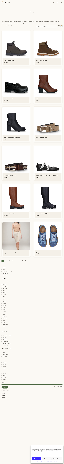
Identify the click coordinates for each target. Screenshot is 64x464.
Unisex (3, 397)
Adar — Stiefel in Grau (9, 60)
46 (3, 309)
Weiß (4, 364)
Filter (5, 387)
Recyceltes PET (6, 343)
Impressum (55, 461)
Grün (4, 379)
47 (3, 311)
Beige (4, 362)
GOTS (4, 351)
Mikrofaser (5, 341)
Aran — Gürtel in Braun (10, 175)
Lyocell (4, 339)
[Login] (56, 2)
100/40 (4, 286)
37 (3, 292)
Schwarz (5, 371)
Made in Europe (6, 271)
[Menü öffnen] (61, 2)
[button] (61, 447)
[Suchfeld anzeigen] (54, 2)
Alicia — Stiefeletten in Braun (43, 99)
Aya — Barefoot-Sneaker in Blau (44, 252)
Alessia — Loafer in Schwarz (11, 99)
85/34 (4, 314)
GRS (4, 352)
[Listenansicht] (61, 26)
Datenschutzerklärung (48, 461)
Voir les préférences (56, 458)
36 (3, 290)
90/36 (4, 316)
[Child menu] (61, 394)
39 (3, 296)
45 (3, 307)
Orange (4, 373)
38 (3, 294)
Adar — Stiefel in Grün (41, 60)
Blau (4, 366)
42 (3, 301)
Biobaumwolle (6, 335)
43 (3, 303)
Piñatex (4, 345)
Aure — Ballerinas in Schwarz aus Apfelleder (47, 175)
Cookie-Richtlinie (40, 461)
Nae (5, 281)
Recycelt (5, 273)
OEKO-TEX (5, 354)
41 (3, 299)
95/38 (4, 318)
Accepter (36, 458)
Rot (3, 377)
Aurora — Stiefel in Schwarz (43, 213)
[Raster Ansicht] (59, 26)
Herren (3, 395)
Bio (3, 269)
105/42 (4, 288)
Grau (4, 368)
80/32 (4, 313)
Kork (4, 337)
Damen (3, 393)
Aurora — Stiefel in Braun (10, 213)
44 (3, 305)
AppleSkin (5, 333)
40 (3, 298)
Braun (4, 370)
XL (3, 328)
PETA (4, 356)
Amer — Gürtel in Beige (42, 137)
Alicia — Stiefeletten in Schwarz (12, 137)
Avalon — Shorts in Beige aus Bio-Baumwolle (15, 252)
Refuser (46, 458)
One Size (5, 324)
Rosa (4, 375)
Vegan (4, 275)
